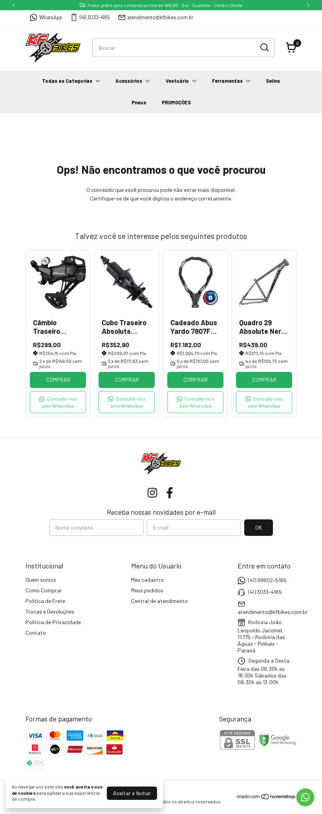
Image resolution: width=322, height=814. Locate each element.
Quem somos (41, 579)
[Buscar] (264, 47)
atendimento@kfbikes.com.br (160, 17)
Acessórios (128, 81)
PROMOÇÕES (176, 102)
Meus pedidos (147, 590)
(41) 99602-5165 (267, 580)
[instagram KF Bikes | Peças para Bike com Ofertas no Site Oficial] (152, 492)
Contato (36, 632)
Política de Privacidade (53, 622)
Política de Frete (45, 600)
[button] (58, 402)
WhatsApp (50, 17)
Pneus (139, 102)
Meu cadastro (147, 579)
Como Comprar (44, 590)
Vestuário (177, 81)
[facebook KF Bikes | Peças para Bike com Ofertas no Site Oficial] (169, 492)
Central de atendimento (159, 600)
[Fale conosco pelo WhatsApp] (305, 797)
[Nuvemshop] (266, 797)
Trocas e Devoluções (50, 611)
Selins (273, 81)
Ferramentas (227, 81)
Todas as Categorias (67, 81)
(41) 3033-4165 (95, 17)
